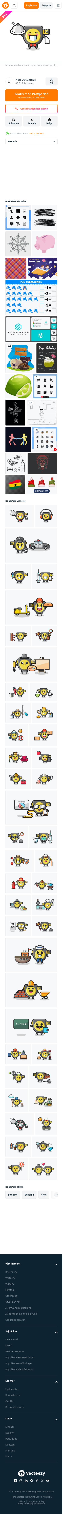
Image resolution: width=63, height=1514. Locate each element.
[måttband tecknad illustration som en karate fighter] (18, 796)
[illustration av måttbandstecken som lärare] (30, 1383)
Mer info (12, 139)
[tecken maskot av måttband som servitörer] (19, 625)
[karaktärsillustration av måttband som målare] (18, 935)
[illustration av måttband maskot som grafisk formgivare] (18, 1003)
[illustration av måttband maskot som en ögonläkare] (18, 1262)
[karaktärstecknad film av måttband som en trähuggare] (16, 1481)
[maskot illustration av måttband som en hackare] (18, 1219)
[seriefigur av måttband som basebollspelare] (16, 1175)
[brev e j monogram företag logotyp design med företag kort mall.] (30, 380)
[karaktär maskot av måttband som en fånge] (19, 1458)
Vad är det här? (36, 133)
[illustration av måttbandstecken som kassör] (18, 1411)
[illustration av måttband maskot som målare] (30, 845)
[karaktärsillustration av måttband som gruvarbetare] (18, 1198)
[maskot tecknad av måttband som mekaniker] (18, 1025)
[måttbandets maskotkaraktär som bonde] (18, 1433)
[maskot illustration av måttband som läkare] (18, 736)
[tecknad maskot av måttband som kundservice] (16, 649)
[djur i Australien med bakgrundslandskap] (20, 409)
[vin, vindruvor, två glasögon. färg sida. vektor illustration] (42, 546)
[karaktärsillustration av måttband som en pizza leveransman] (30, 767)
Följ (51, 83)
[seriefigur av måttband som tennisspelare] (43, 1434)
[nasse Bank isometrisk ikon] (18, 294)
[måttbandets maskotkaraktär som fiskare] (18, 913)
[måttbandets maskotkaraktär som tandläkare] (19, 1128)
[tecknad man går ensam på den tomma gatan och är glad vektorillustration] (20, 496)
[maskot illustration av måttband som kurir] (19, 959)
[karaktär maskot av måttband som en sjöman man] (30, 1312)
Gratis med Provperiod (31, 95)
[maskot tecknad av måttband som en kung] (18, 982)
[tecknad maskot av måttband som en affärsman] (16, 1104)
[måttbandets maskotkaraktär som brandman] (41, 1174)
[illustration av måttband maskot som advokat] (18, 1283)
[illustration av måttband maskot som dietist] (30, 1075)
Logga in (46, 5)
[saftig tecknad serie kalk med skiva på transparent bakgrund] (41, 437)
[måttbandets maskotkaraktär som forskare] (19, 893)
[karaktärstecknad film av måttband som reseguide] (19, 1151)
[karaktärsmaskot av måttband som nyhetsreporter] (18, 709)
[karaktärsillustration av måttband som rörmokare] (16, 873)
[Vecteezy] (5, 5)
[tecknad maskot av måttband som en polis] (30, 679)
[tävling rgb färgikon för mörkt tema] (18, 522)
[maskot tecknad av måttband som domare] (18, 817)
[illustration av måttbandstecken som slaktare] (18, 1046)
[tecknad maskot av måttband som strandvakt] (43, 936)
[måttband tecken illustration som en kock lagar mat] (18, 1240)
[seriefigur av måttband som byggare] (30, 1347)
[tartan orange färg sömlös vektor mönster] (42, 292)
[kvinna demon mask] (20, 573)
